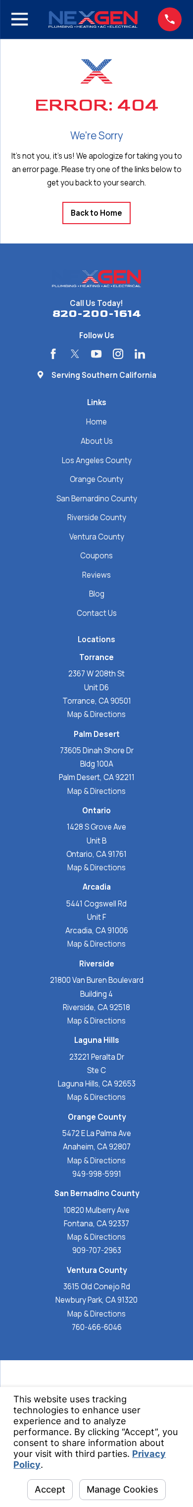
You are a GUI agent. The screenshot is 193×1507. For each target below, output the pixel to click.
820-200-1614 (96, 314)
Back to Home (96, 213)
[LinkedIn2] (140, 354)
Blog (96, 594)
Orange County (96, 479)
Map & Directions (96, 714)
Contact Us (97, 613)
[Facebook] (53, 354)
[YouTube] (96, 354)
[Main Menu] (19, 19)
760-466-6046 (97, 1327)
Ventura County (96, 537)
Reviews (96, 575)
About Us (97, 441)
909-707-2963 (96, 1250)
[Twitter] (75, 354)
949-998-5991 (96, 1174)
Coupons (96, 555)
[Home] (93, 19)
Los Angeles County (97, 460)
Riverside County (96, 517)
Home (96, 422)
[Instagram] (118, 354)
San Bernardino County (96, 498)
